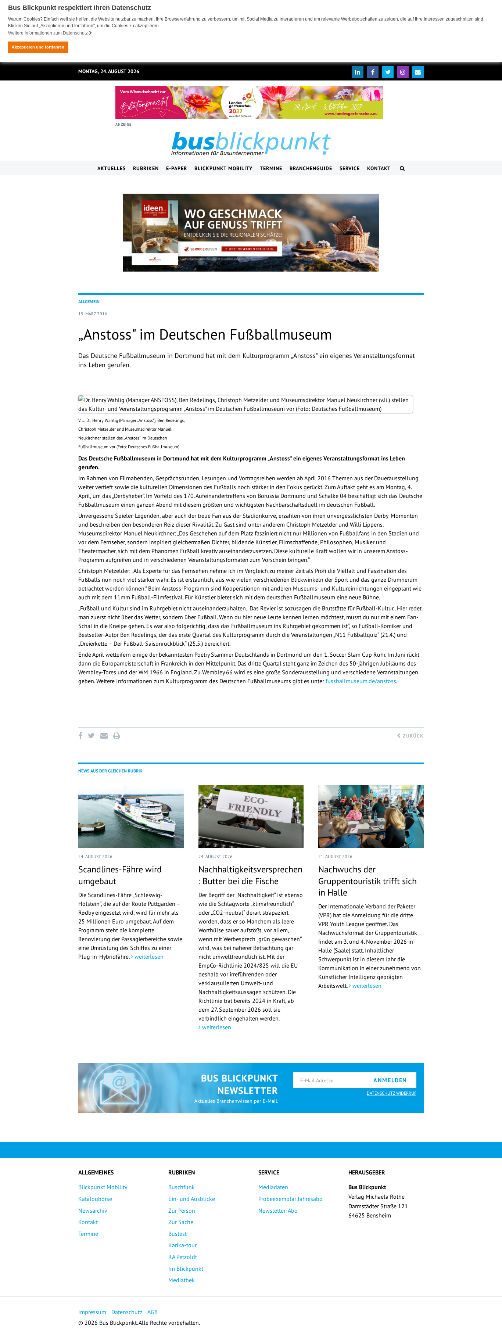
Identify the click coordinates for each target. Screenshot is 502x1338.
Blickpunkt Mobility (223, 168)
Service (350, 168)
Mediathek (181, 1280)
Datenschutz (126, 1312)
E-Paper (176, 168)
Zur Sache (180, 1222)
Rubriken (146, 168)
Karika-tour (182, 1245)
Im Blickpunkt (185, 1268)
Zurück (412, 735)
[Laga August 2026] (249, 102)
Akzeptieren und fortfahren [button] (38, 47)
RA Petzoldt (182, 1256)
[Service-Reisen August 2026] (251, 233)
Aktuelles (111, 168)
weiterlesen (148, 956)
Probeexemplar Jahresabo (290, 1198)
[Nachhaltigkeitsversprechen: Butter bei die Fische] (251, 816)
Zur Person (181, 1210)
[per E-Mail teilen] (103, 736)
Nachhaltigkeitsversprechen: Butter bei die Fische (250, 875)
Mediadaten (273, 1187)
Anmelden (390, 1080)
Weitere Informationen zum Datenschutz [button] (48, 33)
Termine (271, 168)
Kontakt (379, 168)
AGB (152, 1312)
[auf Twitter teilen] (91, 736)
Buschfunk (181, 1187)
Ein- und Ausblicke (191, 1198)
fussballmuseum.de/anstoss (361, 681)
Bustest (177, 1233)
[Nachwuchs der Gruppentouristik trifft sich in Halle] (371, 816)
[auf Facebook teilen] (81, 736)
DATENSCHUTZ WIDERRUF (391, 1093)
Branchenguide (311, 168)
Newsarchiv (92, 1210)
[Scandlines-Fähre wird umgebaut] (131, 816)
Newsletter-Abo (278, 1210)
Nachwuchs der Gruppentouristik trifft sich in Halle (367, 881)
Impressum (92, 1312)
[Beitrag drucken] (116, 736)
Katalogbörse (95, 1198)
